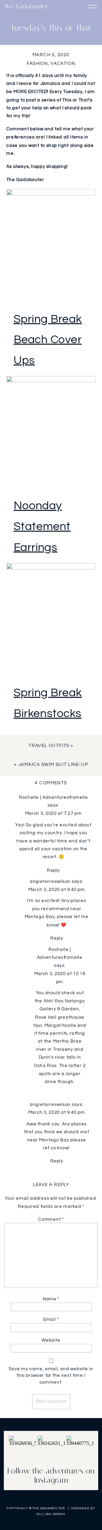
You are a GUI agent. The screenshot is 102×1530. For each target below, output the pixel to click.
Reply (53, 870)
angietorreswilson (50, 881)
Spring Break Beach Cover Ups (48, 339)
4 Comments (51, 783)
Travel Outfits (49, 746)
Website (51, 1340)
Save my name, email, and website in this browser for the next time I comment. (51, 1376)
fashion (37, 63)
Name (51, 1299)
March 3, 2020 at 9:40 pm (56, 889)
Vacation (62, 63)
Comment (51, 1219)
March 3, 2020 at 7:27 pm (53, 813)
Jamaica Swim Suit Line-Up (53, 765)
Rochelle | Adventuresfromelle (53, 797)
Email (51, 1319)
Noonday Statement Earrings (42, 526)
